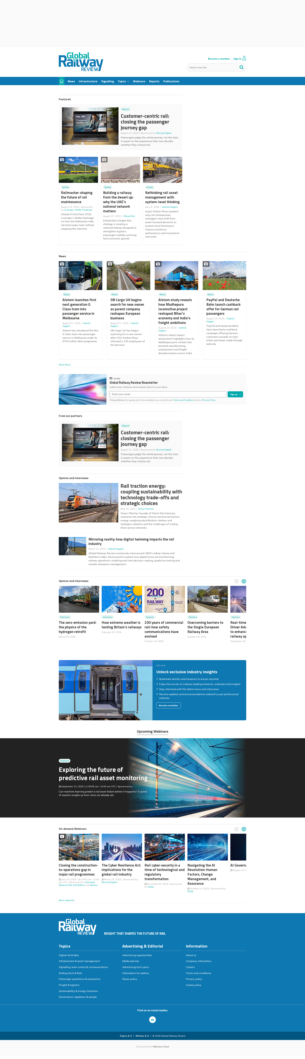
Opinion (150, 617)
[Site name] (81, 70)
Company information (198, 961)
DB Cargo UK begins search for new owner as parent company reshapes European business (127, 309)
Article (65, 187)
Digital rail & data (69, 955)
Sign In (237, 59)
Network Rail (65, 885)
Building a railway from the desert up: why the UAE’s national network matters (118, 202)
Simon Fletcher (146, 508)
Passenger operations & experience (79, 979)
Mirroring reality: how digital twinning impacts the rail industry (131, 541)
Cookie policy (193, 985)
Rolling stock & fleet (70, 973)
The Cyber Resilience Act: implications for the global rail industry (121, 869)
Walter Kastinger (83, 209)
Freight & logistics (69, 985)
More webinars (67, 900)
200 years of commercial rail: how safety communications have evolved (164, 629)
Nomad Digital (163, 133)
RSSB (190, 891)
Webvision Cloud (161, 1046)
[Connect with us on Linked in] (152, 1019)
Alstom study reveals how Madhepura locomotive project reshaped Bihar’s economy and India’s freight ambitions (175, 311)
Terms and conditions (198, 973)
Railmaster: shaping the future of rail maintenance (76, 197)
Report (125, 109)
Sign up (234, 394)
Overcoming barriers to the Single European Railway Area (205, 627)
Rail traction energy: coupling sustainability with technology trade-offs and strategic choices (151, 494)
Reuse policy (129, 979)
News (67, 294)
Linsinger (69, 209)
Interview (65, 617)
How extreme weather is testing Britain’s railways (122, 625)
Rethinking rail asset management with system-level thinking (162, 197)
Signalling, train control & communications (83, 967)
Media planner (130, 961)
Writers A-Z (142, 1035)
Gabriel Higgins (170, 206)
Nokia (151, 886)
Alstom (94, 885)
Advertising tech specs (135, 967)
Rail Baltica (79, 885)
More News (65, 364)
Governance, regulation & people (78, 996)
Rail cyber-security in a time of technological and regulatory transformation (165, 872)
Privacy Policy (209, 400)
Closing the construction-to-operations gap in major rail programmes (78, 869)
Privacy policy (194, 979)
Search (241, 66)
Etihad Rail (129, 216)
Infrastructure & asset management (79, 961)
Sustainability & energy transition (78, 991)
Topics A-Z (126, 1035)
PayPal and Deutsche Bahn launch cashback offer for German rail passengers (223, 306)
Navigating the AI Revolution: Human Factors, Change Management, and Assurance (202, 874)
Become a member (219, 59)
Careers (190, 967)
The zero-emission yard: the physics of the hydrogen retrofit (77, 627)
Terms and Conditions (183, 400)
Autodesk (90, 882)
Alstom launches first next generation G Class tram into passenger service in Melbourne (79, 309)
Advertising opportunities (137, 955)
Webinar (64, 760)
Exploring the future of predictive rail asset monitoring (103, 773)
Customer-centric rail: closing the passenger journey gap (145, 121)
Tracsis (137, 786)
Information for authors (135, 973)
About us (191, 955)
